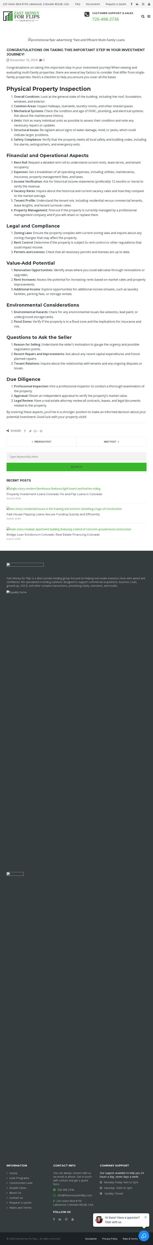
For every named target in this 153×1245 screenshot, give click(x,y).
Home (13, 1173)
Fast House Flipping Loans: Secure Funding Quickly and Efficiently (53, 514)
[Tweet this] (30, 431)
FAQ (77, 4)
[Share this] (25, 431)
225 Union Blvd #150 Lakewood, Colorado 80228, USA (73, 1202)
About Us (15, 1192)
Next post (110, 441)
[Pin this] (41, 431)
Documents (93, 4)
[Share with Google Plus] (36, 431)
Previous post (43, 441)
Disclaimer (91, 1238)
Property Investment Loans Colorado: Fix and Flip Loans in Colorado (54, 494)
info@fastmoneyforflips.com (75, 1195)
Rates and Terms (20, 1207)
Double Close (17, 1188)
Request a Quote (116, 4)
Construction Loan (20, 1183)
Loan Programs (19, 1178)
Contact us (16, 1197)
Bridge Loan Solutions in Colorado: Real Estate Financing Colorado (53, 534)
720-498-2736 (105, 19)
